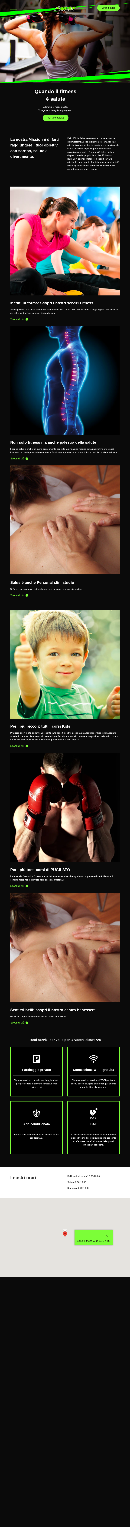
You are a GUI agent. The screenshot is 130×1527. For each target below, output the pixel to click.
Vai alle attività (55, 117)
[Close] (106, 1236)
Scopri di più (17, 319)
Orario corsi (108, 7)
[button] (65, 1234)
